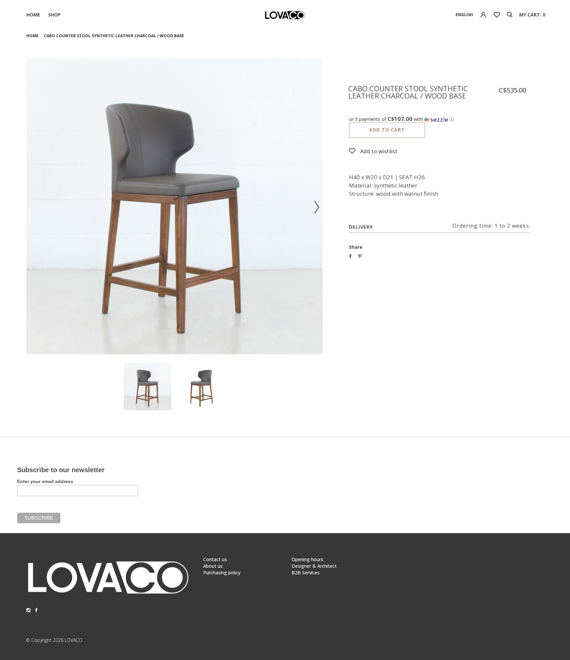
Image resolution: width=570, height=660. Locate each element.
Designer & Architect (314, 566)
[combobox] (464, 14)
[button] (439, 119)
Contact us (215, 559)
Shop (54, 15)
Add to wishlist (378, 151)
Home (33, 15)
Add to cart (387, 130)
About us (213, 566)
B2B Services (306, 572)
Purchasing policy (221, 572)
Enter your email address (45, 481)
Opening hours (307, 559)
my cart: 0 (532, 15)
